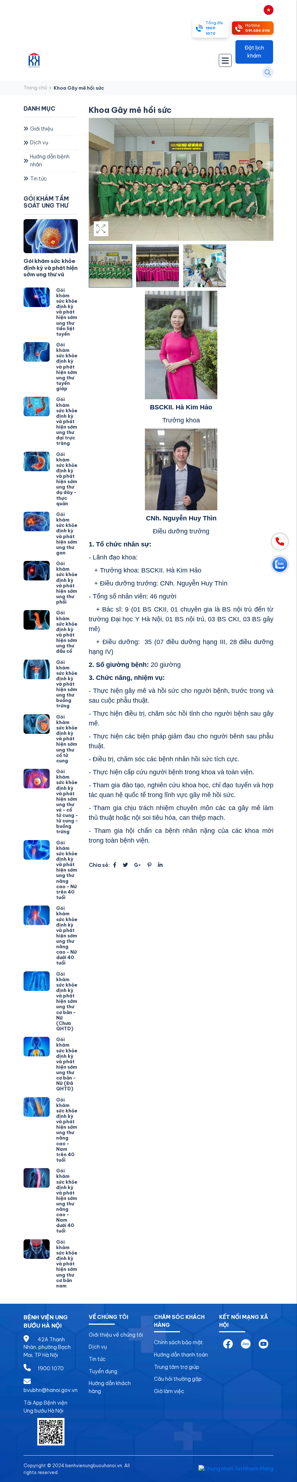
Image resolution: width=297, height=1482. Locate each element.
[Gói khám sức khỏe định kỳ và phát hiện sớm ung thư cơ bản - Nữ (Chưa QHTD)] (37, 981)
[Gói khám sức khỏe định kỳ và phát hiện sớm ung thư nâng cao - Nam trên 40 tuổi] (37, 1107)
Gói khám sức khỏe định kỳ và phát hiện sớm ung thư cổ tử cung (67, 738)
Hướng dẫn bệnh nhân (50, 160)
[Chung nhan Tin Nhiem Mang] (235, 1468)
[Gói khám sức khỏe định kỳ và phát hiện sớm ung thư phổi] (37, 570)
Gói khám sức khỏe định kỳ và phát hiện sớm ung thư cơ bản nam (67, 1264)
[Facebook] (114, 865)
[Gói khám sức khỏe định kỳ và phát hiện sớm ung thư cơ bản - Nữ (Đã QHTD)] (37, 1046)
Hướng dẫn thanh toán (181, 1354)
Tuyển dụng (103, 1371)
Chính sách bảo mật (178, 1342)
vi (261, 9)
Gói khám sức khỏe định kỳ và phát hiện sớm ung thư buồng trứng (67, 684)
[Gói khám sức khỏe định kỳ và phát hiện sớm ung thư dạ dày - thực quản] (37, 461)
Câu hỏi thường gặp (178, 1379)
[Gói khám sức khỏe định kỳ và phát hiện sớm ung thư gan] (37, 521)
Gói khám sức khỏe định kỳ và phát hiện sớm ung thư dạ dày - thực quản (67, 478)
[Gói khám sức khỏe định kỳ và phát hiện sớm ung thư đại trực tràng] (37, 406)
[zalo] (246, 1343)
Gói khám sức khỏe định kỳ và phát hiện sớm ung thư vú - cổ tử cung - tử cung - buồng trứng (67, 801)
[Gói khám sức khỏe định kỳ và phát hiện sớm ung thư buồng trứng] (37, 669)
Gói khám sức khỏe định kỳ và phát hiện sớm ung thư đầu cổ (67, 632)
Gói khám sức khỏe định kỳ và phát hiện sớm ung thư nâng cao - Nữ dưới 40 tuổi (67, 935)
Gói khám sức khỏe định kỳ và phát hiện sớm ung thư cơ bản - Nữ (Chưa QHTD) (67, 1001)
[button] (264, 179)
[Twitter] (125, 865)
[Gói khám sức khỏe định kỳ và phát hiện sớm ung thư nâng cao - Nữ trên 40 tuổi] (37, 850)
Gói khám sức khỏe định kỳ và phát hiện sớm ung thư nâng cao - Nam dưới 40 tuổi (67, 1201)
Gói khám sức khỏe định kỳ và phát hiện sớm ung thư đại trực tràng (67, 421)
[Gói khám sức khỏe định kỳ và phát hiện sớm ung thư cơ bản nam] (37, 1249)
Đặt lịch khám (254, 51)
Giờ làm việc (169, 1391)
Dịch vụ (39, 142)
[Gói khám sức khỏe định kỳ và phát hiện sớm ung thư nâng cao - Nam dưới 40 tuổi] (37, 1178)
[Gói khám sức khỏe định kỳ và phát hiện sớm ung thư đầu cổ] (37, 620)
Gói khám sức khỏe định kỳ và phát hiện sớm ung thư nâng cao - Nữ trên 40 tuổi (67, 870)
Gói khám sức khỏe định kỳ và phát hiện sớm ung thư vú (51, 267)
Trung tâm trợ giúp (176, 1367)
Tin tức (38, 178)
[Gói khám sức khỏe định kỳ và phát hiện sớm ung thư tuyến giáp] (37, 352)
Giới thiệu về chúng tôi (116, 1335)
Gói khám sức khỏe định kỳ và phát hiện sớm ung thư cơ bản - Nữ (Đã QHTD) (67, 1063)
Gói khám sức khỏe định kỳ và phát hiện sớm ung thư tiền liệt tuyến (67, 312)
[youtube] (263, 1343)
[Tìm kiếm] (267, 72)
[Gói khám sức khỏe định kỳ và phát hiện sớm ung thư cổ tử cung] (37, 724)
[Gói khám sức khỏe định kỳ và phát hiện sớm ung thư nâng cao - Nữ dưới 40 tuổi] (37, 915)
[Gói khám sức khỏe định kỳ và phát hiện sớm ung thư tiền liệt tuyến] (37, 297)
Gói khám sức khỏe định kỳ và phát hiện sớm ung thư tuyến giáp (67, 366)
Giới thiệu (41, 128)
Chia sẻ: (99, 865)
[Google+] (137, 865)
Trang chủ (35, 87)
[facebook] (228, 1343)
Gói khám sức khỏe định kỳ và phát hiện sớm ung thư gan (67, 533)
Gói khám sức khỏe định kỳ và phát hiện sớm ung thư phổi (67, 583)
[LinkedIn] (160, 865)
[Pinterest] (149, 865)
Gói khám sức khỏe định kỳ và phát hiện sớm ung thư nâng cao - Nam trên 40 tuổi (67, 1130)
